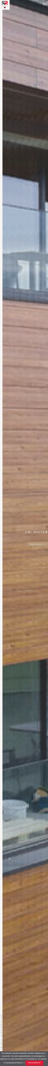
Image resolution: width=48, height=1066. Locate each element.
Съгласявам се (34, 1063)
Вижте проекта (36, 543)
